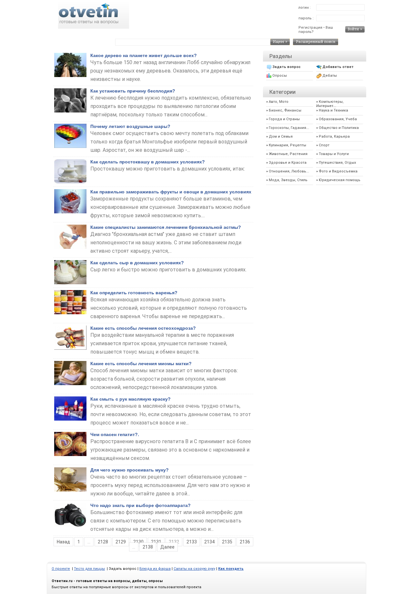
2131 (156, 541)
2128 (103, 541)
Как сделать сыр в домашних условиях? (137, 262)
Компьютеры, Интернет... (330, 104)
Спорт (324, 145)
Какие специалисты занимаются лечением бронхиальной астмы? (165, 227)
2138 (148, 547)
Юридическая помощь (339, 180)
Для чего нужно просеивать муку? (129, 469)
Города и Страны (284, 119)
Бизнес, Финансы (285, 110)
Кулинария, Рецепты (287, 145)
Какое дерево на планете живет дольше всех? (143, 55)
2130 (138, 541)
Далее (167, 547)
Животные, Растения (288, 154)
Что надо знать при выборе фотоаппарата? (140, 505)
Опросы (279, 75)
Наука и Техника (333, 110)
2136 (245, 541)
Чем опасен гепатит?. (114, 434)
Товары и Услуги (334, 154)
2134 (209, 541)
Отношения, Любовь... (289, 171)
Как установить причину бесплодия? (132, 90)
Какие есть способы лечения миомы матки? (141, 363)
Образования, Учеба (338, 119)
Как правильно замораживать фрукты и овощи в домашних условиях (170, 191)
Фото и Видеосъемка (338, 171)
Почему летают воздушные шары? (130, 126)
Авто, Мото (278, 102)
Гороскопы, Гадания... (289, 128)
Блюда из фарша (155, 569)
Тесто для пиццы (89, 569)
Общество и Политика (339, 128)
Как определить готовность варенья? (133, 292)
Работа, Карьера (334, 136)
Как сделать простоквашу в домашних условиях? (147, 161)
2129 (121, 541)
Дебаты (329, 75)
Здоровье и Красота (288, 163)
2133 (191, 541)
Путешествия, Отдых (337, 163)
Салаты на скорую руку (194, 569)
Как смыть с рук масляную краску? (130, 399)
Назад (63, 541)
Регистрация (310, 27)
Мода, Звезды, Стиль (288, 180)
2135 (227, 541)
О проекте (61, 569)
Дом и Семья (281, 136)
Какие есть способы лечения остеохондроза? (143, 328)
